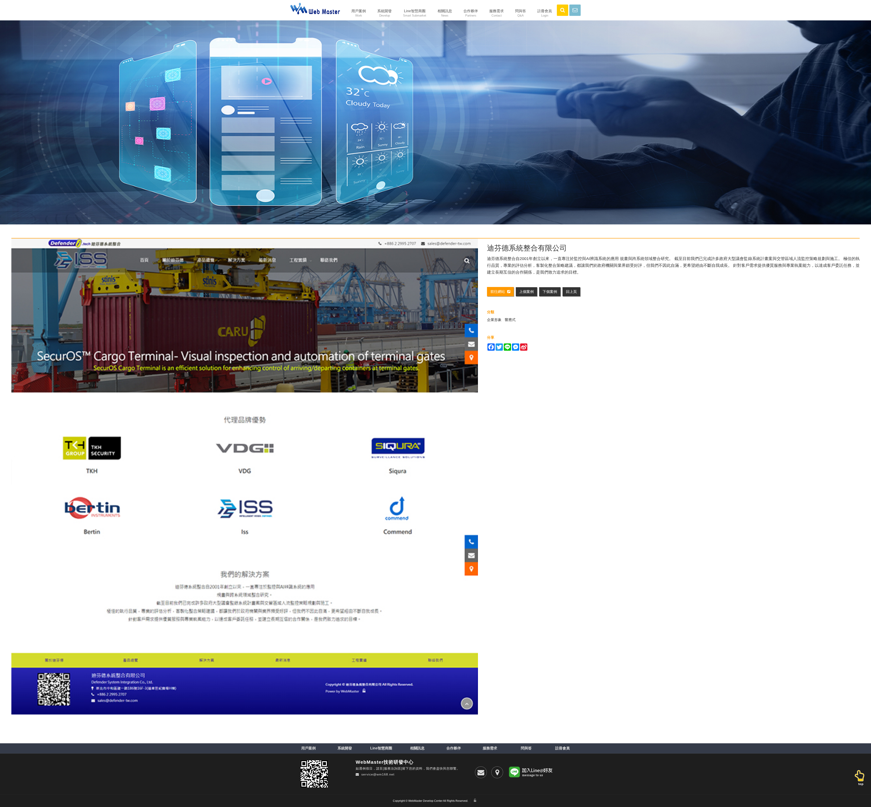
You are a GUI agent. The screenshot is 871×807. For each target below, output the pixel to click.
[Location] (497, 772)
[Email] (481, 772)
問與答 (520, 13)
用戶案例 (358, 13)
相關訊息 (445, 13)
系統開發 (384, 13)
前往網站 (497, 292)
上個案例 (526, 292)
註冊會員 (544, 13)
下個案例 (550, 292)
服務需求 (496, 13)
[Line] (531, 772)
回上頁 (571, 292)
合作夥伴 (470, 13)
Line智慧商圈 (414, 13)
